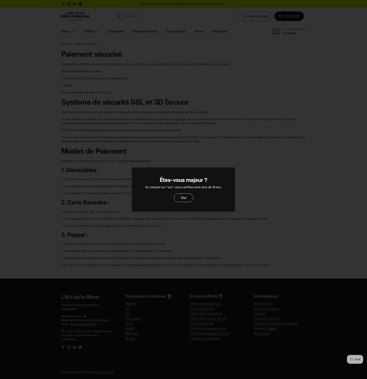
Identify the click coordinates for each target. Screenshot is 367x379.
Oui (183, 197)
